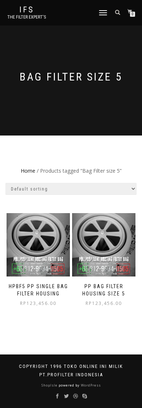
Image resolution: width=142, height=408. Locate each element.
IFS (26, 9)
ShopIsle (50, 385)
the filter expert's (26, 17)
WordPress (90, 385)
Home (28, 170)
